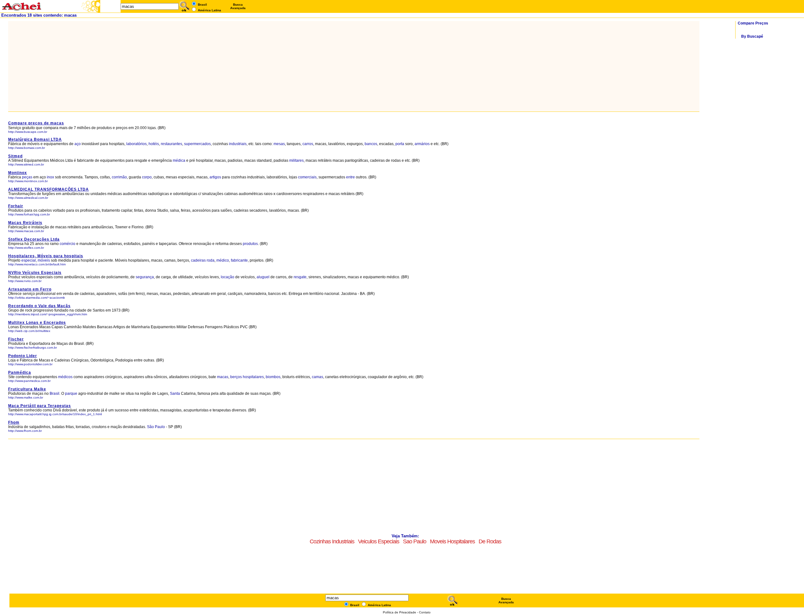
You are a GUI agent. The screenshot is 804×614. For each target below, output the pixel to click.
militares (296, 160)
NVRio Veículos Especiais (35, 272)
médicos (65, 377)
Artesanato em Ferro (30, 289)
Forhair (15, 206)
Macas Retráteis (25, 222)
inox (50, 177)
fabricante (239, 260)
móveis (44, 260)
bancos (371, 144)
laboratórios (136, 144)
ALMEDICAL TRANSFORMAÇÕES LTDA (48, 189)
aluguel (263, 277)
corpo (147, 177)
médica (179, 160)
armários (422, 144)
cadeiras (198, 260)
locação (227, 277)
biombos (273, 377)
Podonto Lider (22, 356)
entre (350, 177)
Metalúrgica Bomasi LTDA (35, 139)
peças (27, 177)
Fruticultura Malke (27, 389)
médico (222, 260)
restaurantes (171, 144)
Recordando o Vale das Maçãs (39, 306)
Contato (425, 612)
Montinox (17, 173)
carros (307, 144)
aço (77, 144)
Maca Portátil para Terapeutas (39, 406)
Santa (175, 393)
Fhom (13, 422)
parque (71, 393)
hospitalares (253, 377)
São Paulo (156, 427)
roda (211, 260)
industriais (238, 144)
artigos (215, 177)
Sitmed (15, 156)
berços (236, 377)
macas (222, 377)
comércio (67, 244)
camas (317, 377)
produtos (250, 244)
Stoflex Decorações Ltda (34, 239)
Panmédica (19, 372)
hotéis (154, 144)
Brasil (54, 393)
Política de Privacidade (399, 612)
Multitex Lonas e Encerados (37, 322)
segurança (145, 277)
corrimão (119, 177)
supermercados (197, 144)
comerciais (307, 177)
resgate (300, 277)
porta (399, 144)
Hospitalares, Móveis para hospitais (45, 256)
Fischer (16, 339)
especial (28, 260)
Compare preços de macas (36, 123)
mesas (279, 144)
